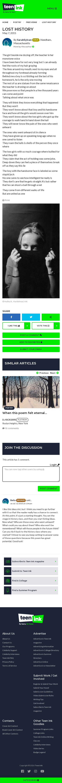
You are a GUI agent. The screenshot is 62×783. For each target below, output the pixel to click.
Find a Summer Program (24, 590)
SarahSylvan (24, 39)
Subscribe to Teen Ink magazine (42, 709)
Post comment (48, 488)
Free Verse (31, 22)
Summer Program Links (43, 729)
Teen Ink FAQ (8, 658)
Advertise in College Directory (46, 650)
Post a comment (30, 335)
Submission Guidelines (43, 691)
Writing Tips (38, 699)
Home (5, 22)
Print (7, 200)
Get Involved (38, 703)
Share (6, 311)
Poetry (17, 22)
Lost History (49, 22)
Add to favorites (29, 342)
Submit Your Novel (41, 688)
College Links (39, 733)
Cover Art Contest (10, 726)
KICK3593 (10, 419)
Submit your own (30, 349)
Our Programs (8, 646)
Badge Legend (39, 752)
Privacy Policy (8, 662)
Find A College (19, 580)
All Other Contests (10, 733)
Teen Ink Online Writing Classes (43, 739)
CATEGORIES (30, 780)
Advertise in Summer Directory (42, 656)
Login (53, 464)
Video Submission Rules (43, 695)
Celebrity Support (9, 650)
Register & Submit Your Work (45, 684)
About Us (6, 639)
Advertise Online (40, 662)
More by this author (23, 46)
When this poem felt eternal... (24, 413)
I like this (18, 326)
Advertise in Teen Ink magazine (42, 641)
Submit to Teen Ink (21, 571)
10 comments (12, 428)
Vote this (47, 326)
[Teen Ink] (15, 8)
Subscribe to (28, 561)
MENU (51, 8)
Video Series (38, 748)
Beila (13, 500)
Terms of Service (9, 665)
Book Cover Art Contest (12, 730)
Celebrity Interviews (11, 654)
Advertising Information (43, 646)
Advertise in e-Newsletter (44, 665)
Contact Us (7, 642)
